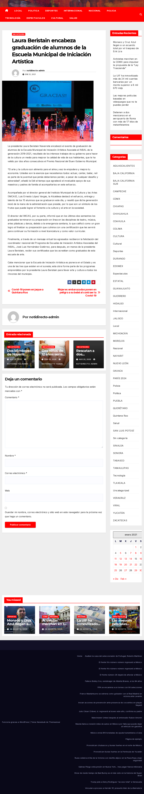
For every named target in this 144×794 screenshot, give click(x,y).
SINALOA (118, 445)
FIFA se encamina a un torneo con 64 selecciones (120, 687)
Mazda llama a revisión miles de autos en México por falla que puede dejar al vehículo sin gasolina (109, 725)
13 (126, 558)
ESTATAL (118, 281)
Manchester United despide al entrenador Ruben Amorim (117, 718)
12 (121, 558)
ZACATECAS (120, 520)
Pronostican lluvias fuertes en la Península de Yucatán (118, 752)
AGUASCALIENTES (124, 165)
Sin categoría (18, 34)
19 (120, 564)
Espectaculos (36, 18)
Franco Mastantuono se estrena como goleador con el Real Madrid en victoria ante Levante (111, 695)
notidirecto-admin (36, 70)
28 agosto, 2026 (19, 629)
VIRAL (116, 505)
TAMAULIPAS (121, 468)
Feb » (123, 578)
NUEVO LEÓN (120, 363)
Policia (111, 10)
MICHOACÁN (120, 333)
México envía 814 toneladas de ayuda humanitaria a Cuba (116, 733)
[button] (141, 14)
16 (141, 558)
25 (115, 570)
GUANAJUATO (121, 288)
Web (7, 490)
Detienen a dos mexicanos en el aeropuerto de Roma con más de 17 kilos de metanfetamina (125, 118)
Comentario (12, 397)
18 (115, 564)
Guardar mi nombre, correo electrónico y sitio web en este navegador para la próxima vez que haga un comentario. (53, 514)
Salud (73, 18)
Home (79, 656)
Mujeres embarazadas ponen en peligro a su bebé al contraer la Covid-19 (77, 292)
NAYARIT (118, 355)
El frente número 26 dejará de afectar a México (121, 675)
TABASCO (118, 460)
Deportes (51, 10)
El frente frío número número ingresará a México (120, 662)
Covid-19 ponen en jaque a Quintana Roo (27, 291)
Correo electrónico (16, 473)
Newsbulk (41, 722)
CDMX (116, 198)
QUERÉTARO (120, 408)
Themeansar (54, 722)
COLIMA (117, 228)
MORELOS (118, 340)
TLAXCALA (119, 483)
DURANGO (119, 258)
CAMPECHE (119, 191)
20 (125, 564)
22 (136, 564)
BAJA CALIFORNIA (124, 173)
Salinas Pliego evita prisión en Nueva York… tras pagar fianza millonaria (110, 767)
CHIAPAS (118, 206)
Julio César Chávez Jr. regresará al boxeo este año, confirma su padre (110, 711)
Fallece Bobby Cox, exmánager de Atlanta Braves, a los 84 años (113, 681)
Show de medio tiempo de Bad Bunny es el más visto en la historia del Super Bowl (108, 774)
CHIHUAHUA (120, 213)
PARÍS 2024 (119, 378)
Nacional (95, 10)
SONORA (118, 453)
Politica (33, 10)
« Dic (115, 578)
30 (141, 570)
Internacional (73, 10)
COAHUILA (119, 221)
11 (116, 558)
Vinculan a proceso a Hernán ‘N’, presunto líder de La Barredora (113, 788)
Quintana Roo (120, 415)
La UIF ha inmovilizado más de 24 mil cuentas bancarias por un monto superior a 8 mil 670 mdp (125, 81)
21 (131, 564)
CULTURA (118, 236)
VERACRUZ (119, 498)
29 (135, 570)
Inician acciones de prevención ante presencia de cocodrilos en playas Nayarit (110, 703)
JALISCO (118, 318)
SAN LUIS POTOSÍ (123, 430)
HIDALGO (118, 303)
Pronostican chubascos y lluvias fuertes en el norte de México (114, 745)
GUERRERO (119, 296)
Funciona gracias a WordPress (16, 722)
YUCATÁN (119, 513)
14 (131, 558)
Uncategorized (121, 490)
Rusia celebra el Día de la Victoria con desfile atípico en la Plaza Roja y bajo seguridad (108, 759)
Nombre (10, 455)
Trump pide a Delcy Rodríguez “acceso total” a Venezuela (116, 782)
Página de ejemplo (134, 739)
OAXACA (118, 370)
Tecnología (12, 18)
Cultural (57, 18)
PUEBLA (117, 400)
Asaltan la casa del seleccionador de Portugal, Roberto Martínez (113, 656)
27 (125, 570)
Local (18, 10)
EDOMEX (118, 266)
